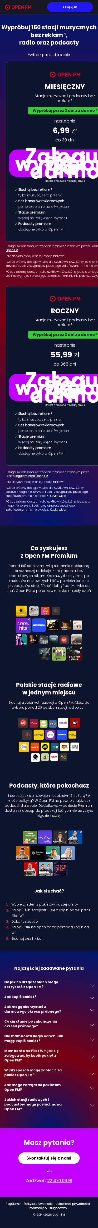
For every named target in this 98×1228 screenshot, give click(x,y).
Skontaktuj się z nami (49, 1158)
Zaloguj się (70, 7)
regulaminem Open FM (31, 476)
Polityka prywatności (38, 1204)
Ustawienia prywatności (73, 1204)
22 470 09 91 (59, 1180)
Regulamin (13, 1204)
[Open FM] (18, 8)
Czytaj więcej (58, 496)
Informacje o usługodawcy (48, 1208)
